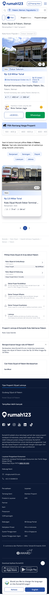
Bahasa (14, 589)
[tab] (24, 369)
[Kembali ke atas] (43, 563)
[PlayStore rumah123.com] (29, 569)
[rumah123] (24, 415)
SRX (26, 536)
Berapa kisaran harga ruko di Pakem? (18, 345)
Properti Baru (26, 17)
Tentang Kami (7, 494)
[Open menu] (45, 3)
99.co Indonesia (30, 527)
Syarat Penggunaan (9, 532)
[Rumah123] (13, 4)
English (35, 589)
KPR (26, 498)
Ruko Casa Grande (9, 333)
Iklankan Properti (31, 494)
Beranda (5, 239)
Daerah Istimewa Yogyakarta (29, 239)
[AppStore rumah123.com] (10, 569)
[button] (23, 10)
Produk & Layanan (8, 498)
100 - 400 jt (10, 132)
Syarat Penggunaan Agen (11, 536)
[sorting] (17, 17)
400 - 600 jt (27, 132)
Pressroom (6, 512)
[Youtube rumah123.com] (19, 424)
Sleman (4, 242)
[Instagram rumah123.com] (14, 424)
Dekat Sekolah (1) (28, 33)
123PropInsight (7, 516)
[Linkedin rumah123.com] (25, 425)
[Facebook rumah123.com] (3, 424)
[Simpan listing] (43, 41)
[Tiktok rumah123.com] (31, 425)
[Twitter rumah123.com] (8, 424)
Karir (3, 507)
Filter (11, 17)
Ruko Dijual (14, 239)
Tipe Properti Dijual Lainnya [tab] (14, 385)
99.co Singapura (31, 532)
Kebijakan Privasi (8, 527)
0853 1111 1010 (24, 463)
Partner (4, 503)
